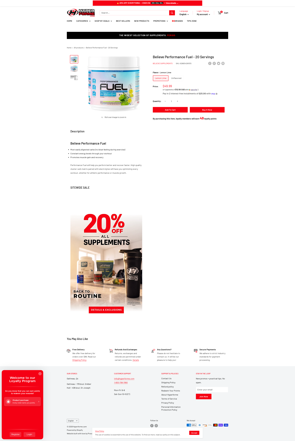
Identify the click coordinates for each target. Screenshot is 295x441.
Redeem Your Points (170, 390)
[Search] (172, 12)
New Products (141, 21)
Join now (203, 396)
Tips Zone (192, 21)
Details (136, 360)
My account (202, 14)
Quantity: (157, 101)
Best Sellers (123, 21)
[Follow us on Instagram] (156, 425)
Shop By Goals (102, 21)
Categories (82, 21)
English (71, 421)
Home (69, 21)
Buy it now (207, 109)
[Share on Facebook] (209, 63)
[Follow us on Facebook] (151, 425)
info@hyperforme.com (124, 378)
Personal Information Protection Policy (171, 408)
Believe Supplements (163, 63)
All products (79, 47)
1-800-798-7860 (121, 382)
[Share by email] (223, 63)
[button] (194, 89)
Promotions (159, 21)
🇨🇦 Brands (177, 21)
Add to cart (170, 109)
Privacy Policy (167, 402)
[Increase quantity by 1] (177, 101)
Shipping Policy (168, 382)
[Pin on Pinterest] (214, 63)
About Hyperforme (169, 394)
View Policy (99, 431)
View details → (172, 3)
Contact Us (166, 378)
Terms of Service (169, 398)
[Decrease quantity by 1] (165, 101)
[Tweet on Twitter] (218, 63)
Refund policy (167, 386)
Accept (194, 433)
